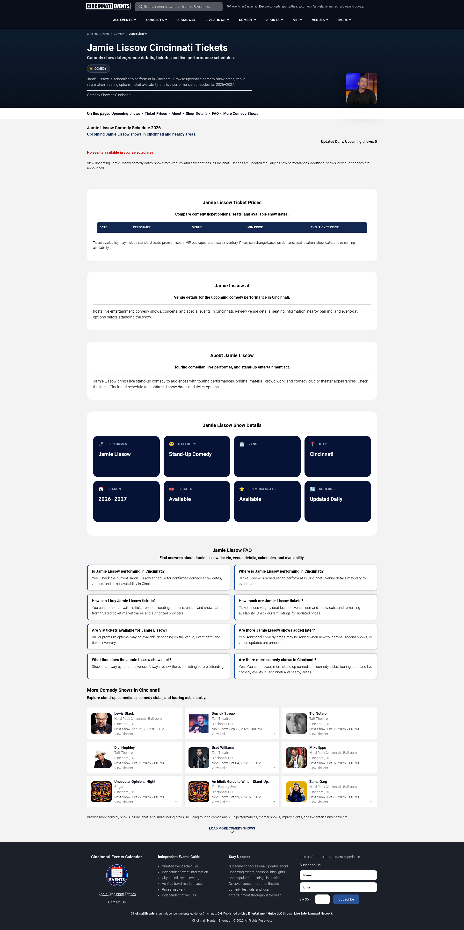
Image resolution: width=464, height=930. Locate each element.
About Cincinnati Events (117, 894)
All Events (123, 20)
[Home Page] (108, 6)
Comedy (246, 20)
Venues (318, 20)
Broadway (186, 20)
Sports (273, 20)
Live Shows (215, 20)
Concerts (155, 20)
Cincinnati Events (98, 34)
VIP (295, 20)
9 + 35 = (306, 899)
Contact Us (117, 902)
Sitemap (224, 920)
